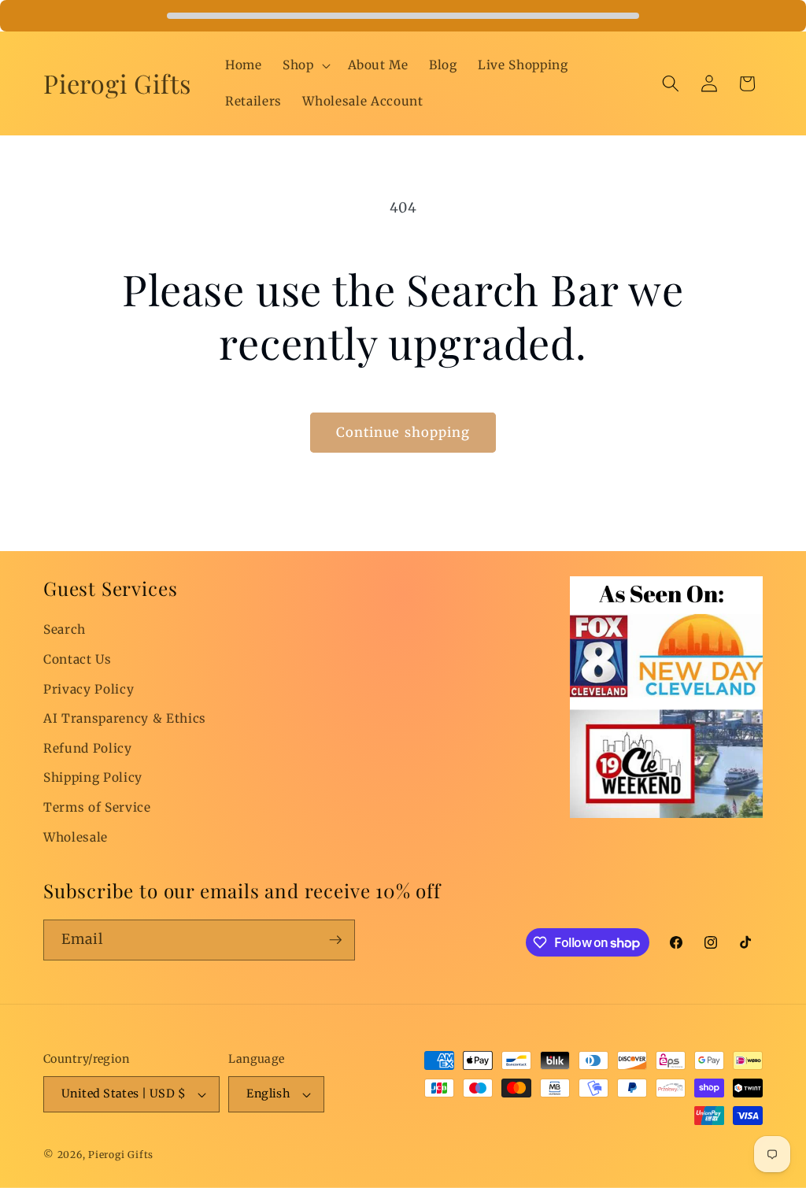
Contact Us (77, 659)
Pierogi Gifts (120, 1154)
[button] (305, 65)
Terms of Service (97, 807)
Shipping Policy (92, 777)
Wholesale (75, 837)
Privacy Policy (88, 689)
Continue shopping (403, 432)
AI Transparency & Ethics (124, 718)
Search (64, 629)
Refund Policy (87, 748)
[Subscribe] (335, 940)
